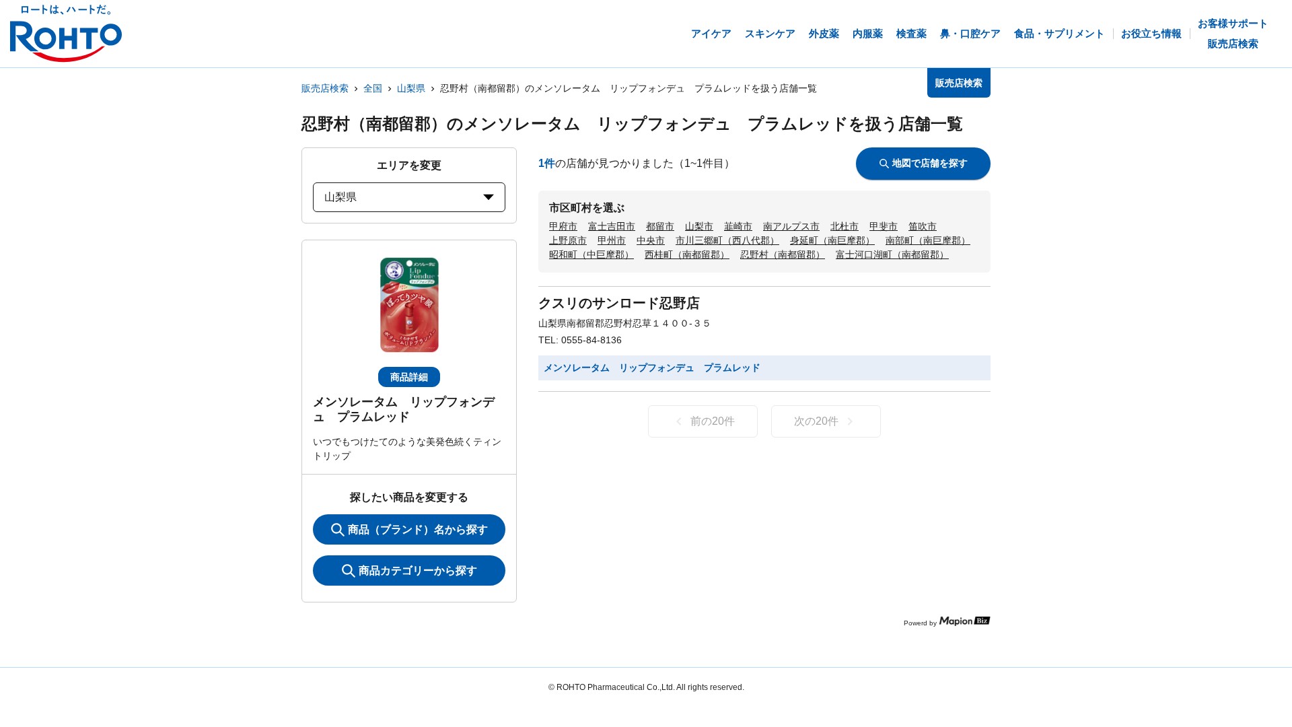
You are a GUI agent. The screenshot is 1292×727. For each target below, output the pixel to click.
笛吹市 (922, 226)
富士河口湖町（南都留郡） (892, 254)
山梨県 (411, 88)
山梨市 (699, 226)
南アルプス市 (791, 226)
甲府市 (563, 226)
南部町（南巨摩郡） (928, 240)
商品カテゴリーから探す (418, 570)
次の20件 (816, 421)
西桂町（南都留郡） (687, 254)
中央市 (651, 240)
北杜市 (844, 226)
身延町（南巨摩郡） (832, 240)
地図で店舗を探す (930, 163)
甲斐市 (883, 226)
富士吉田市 (611, 226)
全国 (372, 88)
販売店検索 (325, 88)
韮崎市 (738, 226)
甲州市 (612, 240)
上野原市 (568, 240)
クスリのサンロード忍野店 (619, 303)
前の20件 (712, 421)
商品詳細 (409, 377)
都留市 (660, 226)
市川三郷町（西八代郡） (727, 240)
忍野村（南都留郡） (782, 254)
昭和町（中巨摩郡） (591, 254)
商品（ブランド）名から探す (418, 529)
